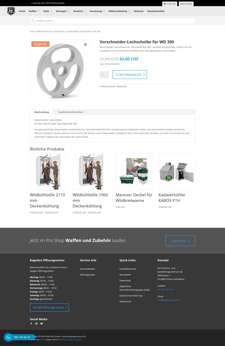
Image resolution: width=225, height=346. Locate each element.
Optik (46, 11)
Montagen (61, 11)
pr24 (42, 339)
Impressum (125, 301)
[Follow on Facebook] (31, 324)
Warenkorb (125, 274)
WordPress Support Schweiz (70, 339)
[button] (85, 44)
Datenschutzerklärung (131, 295)
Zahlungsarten (87, 274)
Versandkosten (87, 268)
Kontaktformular (128, 268)
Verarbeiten (59, 31)
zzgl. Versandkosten (110, 63)
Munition (78, 11)
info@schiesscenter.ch (169, 300)
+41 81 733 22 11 (166, 289)
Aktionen (139, 11)
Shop (32, 31)
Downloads (125, 280)
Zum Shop (178, 241)
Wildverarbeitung (118, 11)
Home (22, 11)
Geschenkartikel (155, 11)
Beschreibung (42, 112)
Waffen (32, 11)
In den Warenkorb (128, 75)
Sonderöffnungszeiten (48, 307)
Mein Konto (186, 3)
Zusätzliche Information (70, 112)
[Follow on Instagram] (36, 324)
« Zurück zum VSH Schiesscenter (48, 3)
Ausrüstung (96, 11)
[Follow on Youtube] (41, 324)
